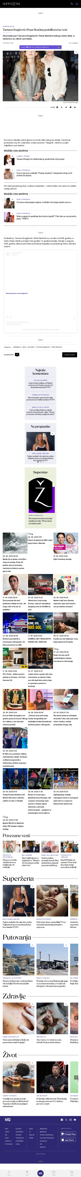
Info (6, 1129)
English (31, 1135)
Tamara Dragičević (43, 347)
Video (31, 1129)
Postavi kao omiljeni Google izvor (35, 47)
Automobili (19, 1141)
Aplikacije (43, 1141)
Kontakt (43, 1147)
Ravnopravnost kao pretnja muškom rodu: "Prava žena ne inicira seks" (40, 521)
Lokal (18, 1144)
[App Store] (68, 1139)
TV (30, 1132)
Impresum (43, 1132)
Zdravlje (8, 1141)
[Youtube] (75, 1120)
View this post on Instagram (17, 293)
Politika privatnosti (47, 1138)
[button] (38, 462)
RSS (41, 1144)
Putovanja (9, 1144)
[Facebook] (62, 1120)
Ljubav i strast (23, 156)
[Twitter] (66, 1120)
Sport (7, 1132)
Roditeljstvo (8, 27)
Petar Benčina (57, 347)
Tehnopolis (20, 1138)
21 (12, 156)
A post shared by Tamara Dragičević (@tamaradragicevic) (40, 329)
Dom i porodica (23, 170)
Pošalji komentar (69, 355)
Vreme (31, 1138)
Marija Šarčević (36, 515)
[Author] (40, 495)
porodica (31, 347)
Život (7, 1138)
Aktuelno (74, 1096)
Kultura (18, 1129)
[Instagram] (71, 1120)
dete (24, 347)
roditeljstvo (17, 347)
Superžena (19, 1132)
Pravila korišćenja (46, 1135)
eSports (18, 1135)
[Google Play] (68, 1133)
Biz (6, 1135)
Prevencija (41, 1037)
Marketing (43, 1129)
